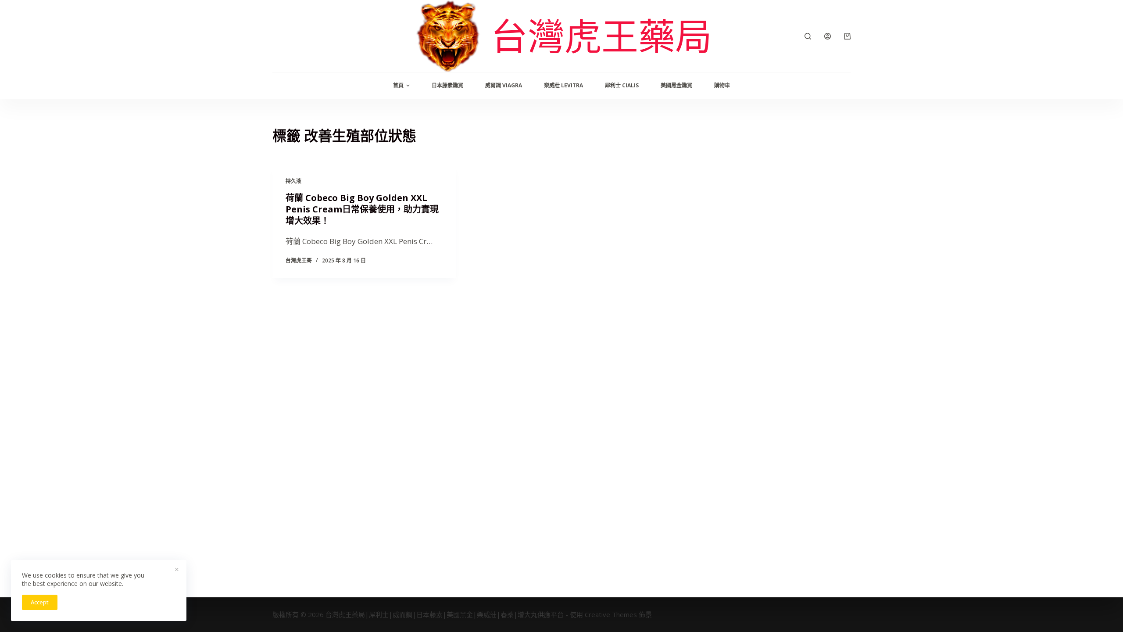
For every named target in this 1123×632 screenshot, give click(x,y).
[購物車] (847, 36)
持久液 (293, 181)
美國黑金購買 (676, 85)
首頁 (398, 85)
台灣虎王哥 (299, 260)
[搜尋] (808, 36)
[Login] (827, 36)
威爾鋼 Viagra (503, 85)
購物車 (722, 85)
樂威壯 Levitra (563, 85)
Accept (40, 602)
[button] (408, 85)
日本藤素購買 (447, 85)
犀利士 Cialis (622, 85)
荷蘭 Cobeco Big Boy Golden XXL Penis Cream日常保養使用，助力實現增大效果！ (362, 209)
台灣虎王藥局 (601, 36)
